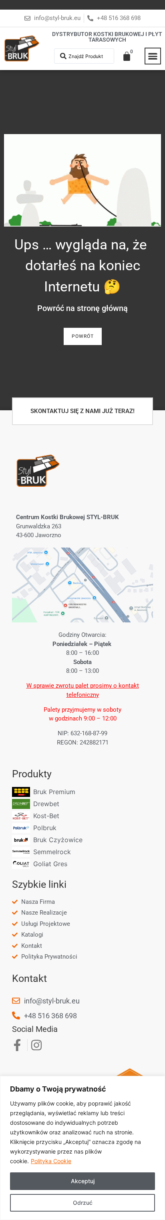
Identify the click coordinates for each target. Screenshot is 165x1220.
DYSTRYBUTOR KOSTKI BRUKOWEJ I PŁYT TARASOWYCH (107, 37)
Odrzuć (83, 1202)
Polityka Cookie (51, 1161)
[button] (153, 56)
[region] (82, 1148)
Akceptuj (83, 1181)
